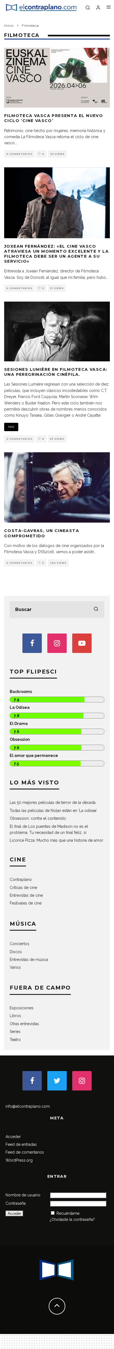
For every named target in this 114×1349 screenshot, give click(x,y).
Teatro (15, 1039)
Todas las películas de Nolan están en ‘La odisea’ (53, 810)
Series (15, 1031)
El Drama (19, 723)
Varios (15, 967)
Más (11, 426)
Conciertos (19, 943)
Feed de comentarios (25, 1152)
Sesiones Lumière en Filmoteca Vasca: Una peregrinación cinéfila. (55, 372)
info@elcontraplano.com (28, 1106)
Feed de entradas (21, 1144)
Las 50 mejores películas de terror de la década (52, 802)
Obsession (20, 739)
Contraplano (21, 879)
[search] (96, 609)
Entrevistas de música (29, 959)
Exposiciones (21, 1008)
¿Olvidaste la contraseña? (72, 1219)
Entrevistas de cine (26, 895)
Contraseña (16, 1203)
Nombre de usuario (23, 1195)
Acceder (13, 1136)
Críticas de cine (23, 887)
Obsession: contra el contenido (38, 818)
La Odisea (20, 707)
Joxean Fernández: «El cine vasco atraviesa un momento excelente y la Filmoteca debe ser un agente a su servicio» (56, 254)
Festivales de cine (26, 903)
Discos (16, 952)
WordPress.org (19, 1160)
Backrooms (21, 691)
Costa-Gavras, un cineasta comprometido (41, 533)
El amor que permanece (34, 755)
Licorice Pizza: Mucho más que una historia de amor (56, 840)
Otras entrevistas (24, 1024)
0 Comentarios (19, 154)
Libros (15, 1015)
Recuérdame (67, 1213)
